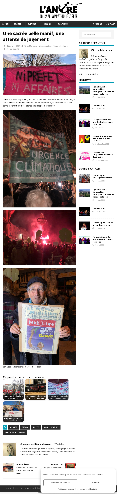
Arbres (13, 427)
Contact (110, 24)
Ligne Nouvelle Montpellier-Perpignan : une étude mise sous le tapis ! (103, 90)
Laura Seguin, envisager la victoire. (102, 176)
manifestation (51, 427)
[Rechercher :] (96, 34)
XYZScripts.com (73, 493)
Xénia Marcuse (30, 46)
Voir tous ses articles (88, 74)
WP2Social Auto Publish (47, 493)
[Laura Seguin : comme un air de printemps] (84, 228)
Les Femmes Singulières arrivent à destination (102, 154)
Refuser (95, 482)
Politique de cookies (66, 489)
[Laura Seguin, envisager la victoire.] (84, 181)
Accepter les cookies (60, 482)
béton (25, 427)
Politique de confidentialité (86, 489)
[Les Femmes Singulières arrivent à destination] (84, 157)
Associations (47, 46)
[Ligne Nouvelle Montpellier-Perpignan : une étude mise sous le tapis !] (84, 92)
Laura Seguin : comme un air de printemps (102, 223)
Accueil (5, 24)
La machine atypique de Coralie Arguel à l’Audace (102, 138)
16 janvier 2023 (13, 46)
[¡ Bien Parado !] (84, 111)
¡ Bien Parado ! (99, 105)
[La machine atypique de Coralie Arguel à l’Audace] (84, 141)
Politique (63, 24)
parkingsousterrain (15, 432)
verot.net (31, 488)
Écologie (47, 24)
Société (17, 24)
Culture (32, 24)
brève (36, 427)
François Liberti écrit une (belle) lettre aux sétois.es (102, 122)
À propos (97, 24)
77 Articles (59, 444)
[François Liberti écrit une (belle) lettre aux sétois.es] (84, 125)
